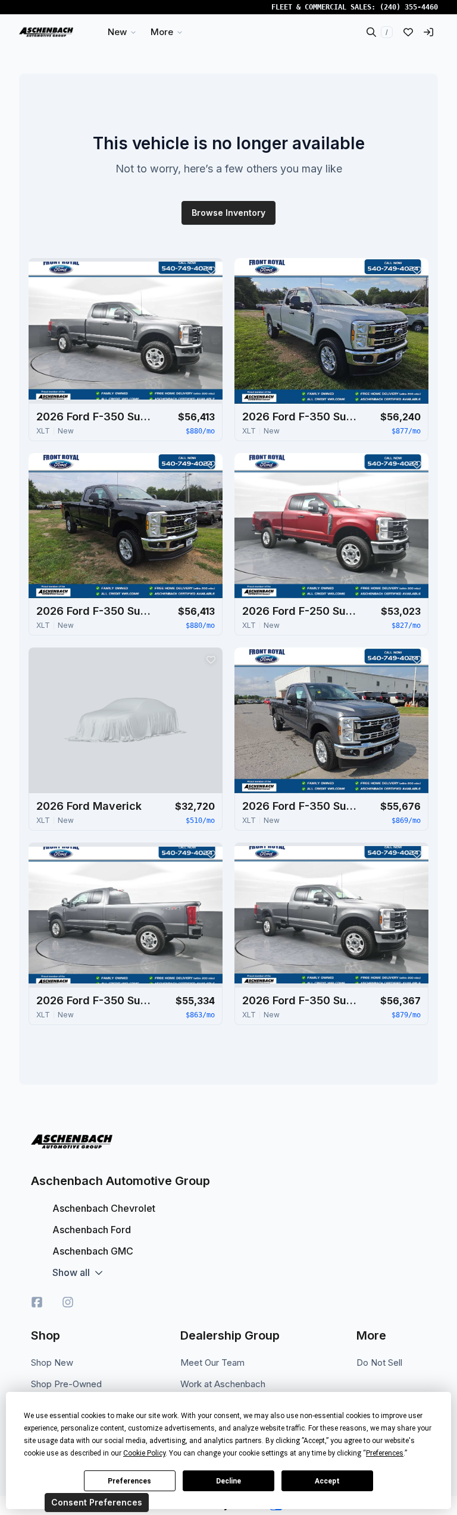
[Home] (46, 32)
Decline (228, 1481)
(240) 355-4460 (409, 7)
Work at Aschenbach (222, 1384)
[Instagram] (68, 1302)
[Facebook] (37, 1302)
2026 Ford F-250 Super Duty (301, 611)
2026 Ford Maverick (89, 806)
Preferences (129, 1481)
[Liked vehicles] (408, 32)
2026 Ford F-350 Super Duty (95, 416)
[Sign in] (428, 32)
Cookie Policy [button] (144, 1453)
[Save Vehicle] (210, 270)
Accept (327, 1481)
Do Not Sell (379, 1362)
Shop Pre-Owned (66, 1384)
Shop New (52, 1362)
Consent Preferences (96, 1502)
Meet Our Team (212, 1362)
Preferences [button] (384, 1453)
